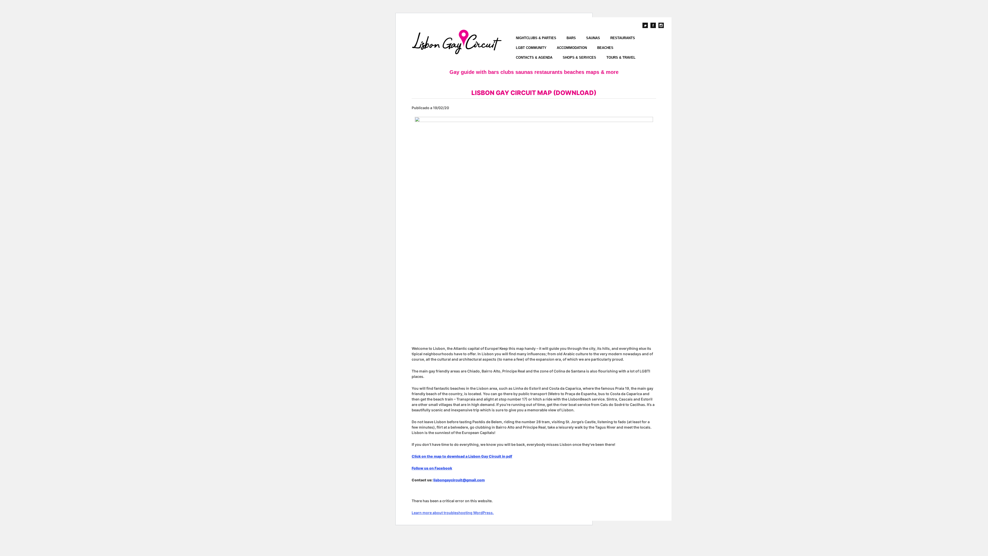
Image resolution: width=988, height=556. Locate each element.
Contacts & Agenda (534, 57)
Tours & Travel (621, 57)
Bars (571, 38)
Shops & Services (579, 57)
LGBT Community (531, 48)
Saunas (593, 38)
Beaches (605, 48)
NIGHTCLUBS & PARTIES (536, 38)
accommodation (572, 48)
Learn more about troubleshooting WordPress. (453, 512)
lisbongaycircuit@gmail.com (459, 480)
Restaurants (622, 38)
